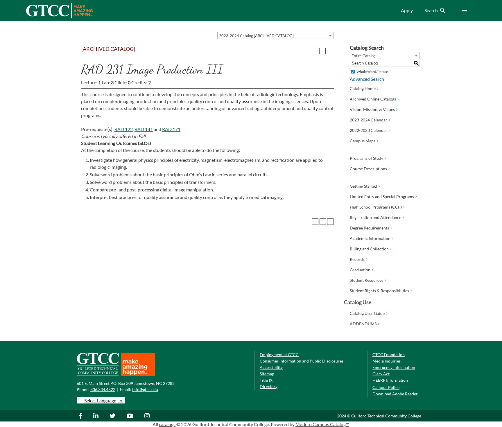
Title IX (266, 380)
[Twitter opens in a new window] (113, 415)
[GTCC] (59, 16)
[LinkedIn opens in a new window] (96, 415)
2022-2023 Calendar (368, 130)
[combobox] (275, 35)
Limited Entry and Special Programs (382, 196)
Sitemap (267, 373)
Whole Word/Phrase (372, 71)
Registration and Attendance (375, 217)
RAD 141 (144, 129)
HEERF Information (390, 380)
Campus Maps (362, 140)
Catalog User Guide (367, 313)
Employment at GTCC (279, 354)
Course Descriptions (368, 168)
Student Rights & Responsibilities (379, 290)
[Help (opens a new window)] (330, 51)
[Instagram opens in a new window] (147, 415)
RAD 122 (123, 129)
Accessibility (271, 367)
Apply (407, 10)
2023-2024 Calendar (368, 119)
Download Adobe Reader (395, 393)
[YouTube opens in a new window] (130, 415)
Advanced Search (367, 79)
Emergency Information (393, 367)
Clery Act (381, 373)
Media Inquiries (386, 360)
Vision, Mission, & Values (372, 109)
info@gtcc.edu (145, 389)
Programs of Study (366, 158)
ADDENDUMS (363, 323)
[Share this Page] (315, 51)
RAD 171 (171, 129)
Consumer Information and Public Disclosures (301, 360)
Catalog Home (363, 88)
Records (357, 259)
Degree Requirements (369, 227)
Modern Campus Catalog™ (322, 424)
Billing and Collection (369, 248)
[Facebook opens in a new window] (83, 415)
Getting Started (363, 186)
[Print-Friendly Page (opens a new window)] (322, 51)
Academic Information (370, 238)
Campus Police (385, 387)
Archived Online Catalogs (373, 98)
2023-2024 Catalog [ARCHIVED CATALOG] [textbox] (256, 35)
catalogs (167, 424)
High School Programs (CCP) (376, 206)
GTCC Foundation (388, 354)
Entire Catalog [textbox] (364, 55)
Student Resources (366, 280)
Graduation (360, 269)
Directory (268, 386)
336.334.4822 (102, 389)
